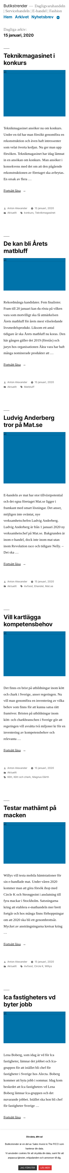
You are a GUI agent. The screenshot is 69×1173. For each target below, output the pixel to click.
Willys (48, 966)
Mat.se (49, 586)
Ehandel (39, 586)
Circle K (38, 966)
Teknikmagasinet (45, 212)
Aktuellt (12, 212)
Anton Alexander (17, 208)
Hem (8, 16)
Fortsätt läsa (15, 190)
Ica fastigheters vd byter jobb (30, 1001)
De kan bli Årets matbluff (25, 247)
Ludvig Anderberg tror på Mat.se (29, 421)
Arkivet (22, 16)
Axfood (28, 586)
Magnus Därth (40, 777)
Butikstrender (15, 5)
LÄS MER (45, 1168)
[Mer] (58, 17)
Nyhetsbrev (42, 16)
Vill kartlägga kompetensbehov (28, 620)
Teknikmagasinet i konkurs (29, 59)
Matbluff (29, 386)
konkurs (29, 212)
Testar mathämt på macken (30, 811)
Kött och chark (22, 777)
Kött (9, 777)
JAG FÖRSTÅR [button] (27, 1168)
